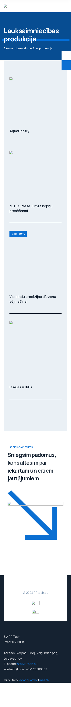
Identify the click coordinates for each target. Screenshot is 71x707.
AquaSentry (19, 131)
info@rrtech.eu (26, 664)
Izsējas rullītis (20, 387)
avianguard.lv (28, 680)
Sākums (8, 48)
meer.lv (44, 680)
